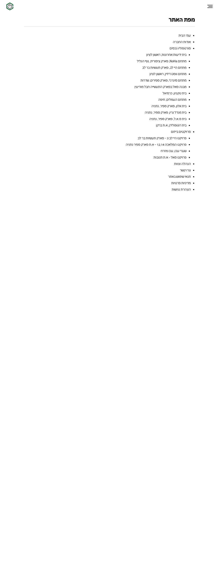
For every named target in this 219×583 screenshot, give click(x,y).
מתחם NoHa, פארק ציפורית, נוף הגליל (161, 61)
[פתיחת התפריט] (210, 6)
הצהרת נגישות (181, 189)
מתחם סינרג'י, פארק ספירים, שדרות (163, 80)
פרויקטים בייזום (181, 131)
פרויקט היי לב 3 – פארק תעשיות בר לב (162, 138)
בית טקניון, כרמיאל (174, 93)
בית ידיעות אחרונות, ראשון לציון (166, 54)
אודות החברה (182, 42)
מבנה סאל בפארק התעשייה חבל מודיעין (160, 87)
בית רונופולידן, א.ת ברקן (171, 125)
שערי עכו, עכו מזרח (173, 151)
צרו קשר (185, 170)
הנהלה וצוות (182, 164)
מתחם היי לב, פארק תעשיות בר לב (164, 67)
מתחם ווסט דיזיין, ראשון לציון (167, 74)
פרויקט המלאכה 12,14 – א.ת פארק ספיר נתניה (156, 144)
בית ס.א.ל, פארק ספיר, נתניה (167, 119)
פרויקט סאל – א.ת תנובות (170, 157)
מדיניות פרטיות (181, 183)
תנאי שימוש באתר (179, 176)
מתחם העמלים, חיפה (172, 99)
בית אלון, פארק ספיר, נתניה (168, 106)
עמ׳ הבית (185, 35)
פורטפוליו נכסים (180, 48)
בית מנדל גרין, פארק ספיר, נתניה (165, 112)
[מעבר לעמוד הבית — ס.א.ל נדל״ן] (9, 6)
